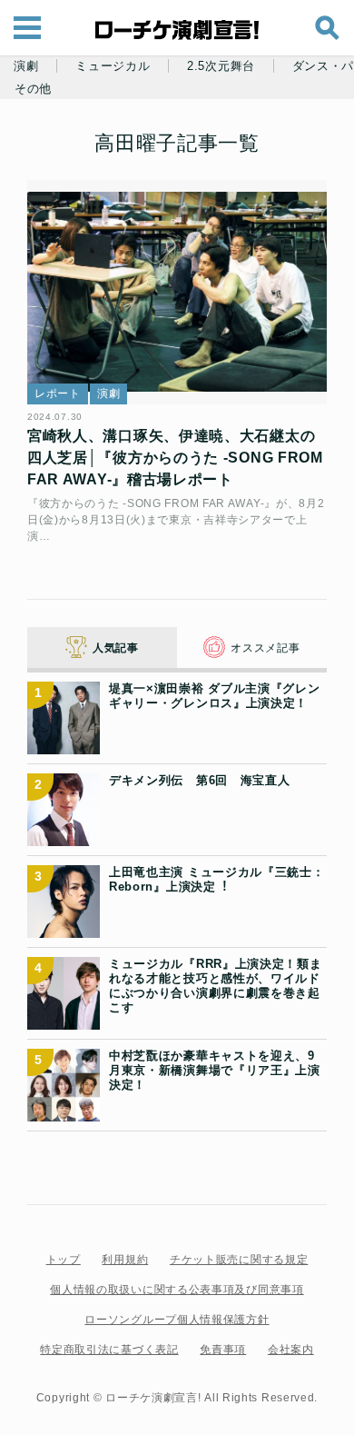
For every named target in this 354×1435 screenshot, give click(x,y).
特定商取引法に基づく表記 (109, 1349)
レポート (57, 393)
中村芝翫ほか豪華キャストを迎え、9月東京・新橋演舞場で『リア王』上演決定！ (214, 1070)
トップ (63, 1259)
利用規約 (125, 1259)
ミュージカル (112, 66)
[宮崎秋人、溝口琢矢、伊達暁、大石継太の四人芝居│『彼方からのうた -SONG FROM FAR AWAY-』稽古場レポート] (177, 292)
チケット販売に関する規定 (239, 1259)
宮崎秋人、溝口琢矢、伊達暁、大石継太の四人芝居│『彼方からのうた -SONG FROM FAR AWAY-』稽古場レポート (175, 457)
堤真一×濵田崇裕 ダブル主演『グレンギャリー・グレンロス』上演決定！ (214, 696)
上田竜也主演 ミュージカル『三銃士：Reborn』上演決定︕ (217, 879)
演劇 (26, 66)
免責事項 (223, 1349)
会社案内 (291, 1349)
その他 (33, 89)
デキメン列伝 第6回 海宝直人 (199, 780)
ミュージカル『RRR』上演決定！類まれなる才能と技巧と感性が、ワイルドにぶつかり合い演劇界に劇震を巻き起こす (215, 986)
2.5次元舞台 (221, 66)
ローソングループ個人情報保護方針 (176, 1319)
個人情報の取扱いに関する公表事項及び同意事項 (176, 1289)
